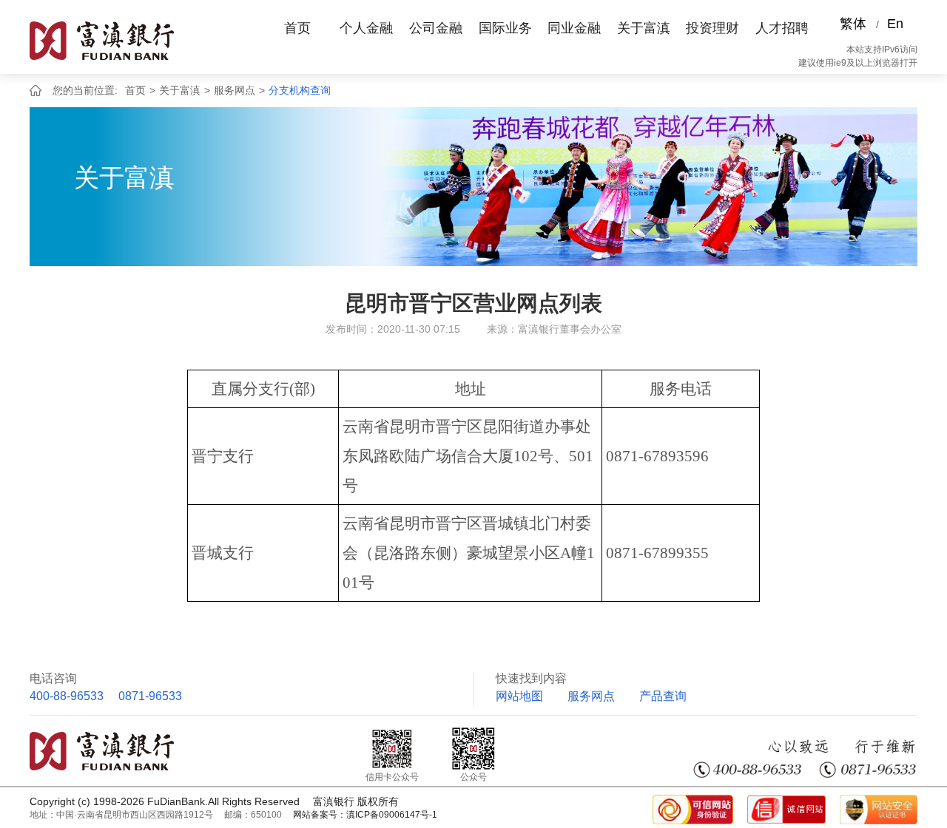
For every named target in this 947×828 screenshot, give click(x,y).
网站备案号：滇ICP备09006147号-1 (365, 815)
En (895, 23)
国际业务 (505, 28)
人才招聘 (782, 28)
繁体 (853, 23)
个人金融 (366, 28)
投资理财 (712, 28)
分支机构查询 (300, 90)
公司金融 (435, 28)
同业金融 (574, 28)
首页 (297, 28)
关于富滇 (643, 28)
